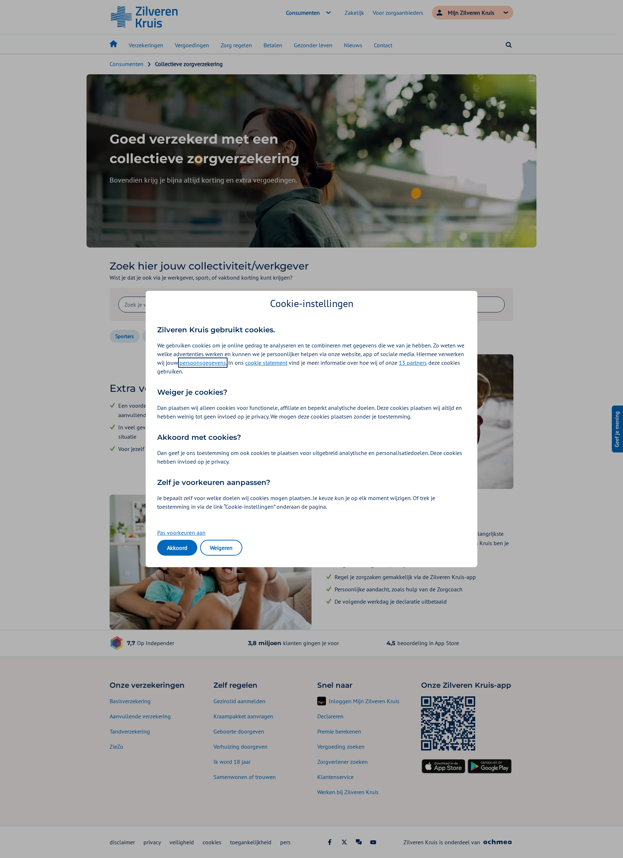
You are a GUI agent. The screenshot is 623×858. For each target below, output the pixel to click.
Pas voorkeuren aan (181, 532)
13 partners (413, 362)
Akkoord (177, 547)
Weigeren (221, 547)
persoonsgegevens (203, 362)
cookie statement (266, 362)
